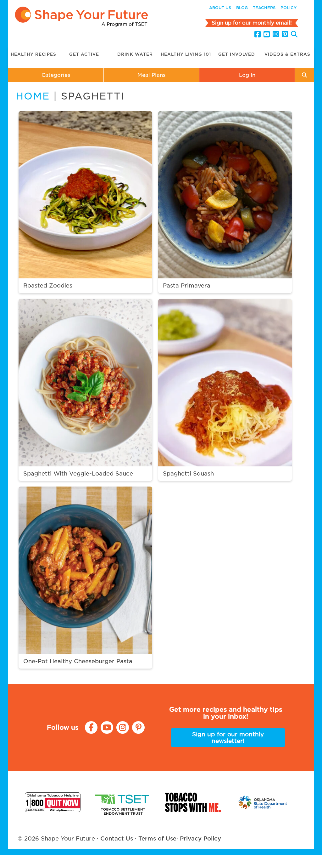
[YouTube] (266, 34)
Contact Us (116, 838)
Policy (288, 7)
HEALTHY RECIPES (33, 54)
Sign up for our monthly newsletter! (228, 737)
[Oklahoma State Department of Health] (263, 802)
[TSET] (123, 802)
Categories (56, 75)
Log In (247, 75)
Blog (242, 7)
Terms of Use (157, 838)
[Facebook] (257, 34)
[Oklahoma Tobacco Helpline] (53, 802)
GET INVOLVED (236, 54)
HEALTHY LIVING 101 (186, 54)
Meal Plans (151, 75)
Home (33, 96)
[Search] (294, 35)
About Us (220, 7)
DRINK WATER (135, 54)
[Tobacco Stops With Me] (193, 802)
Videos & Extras (287, 54)
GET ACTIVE (84, 54)
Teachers (264, 7)
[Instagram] (276, 34)
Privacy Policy (200, 838)
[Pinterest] (285, 34)
